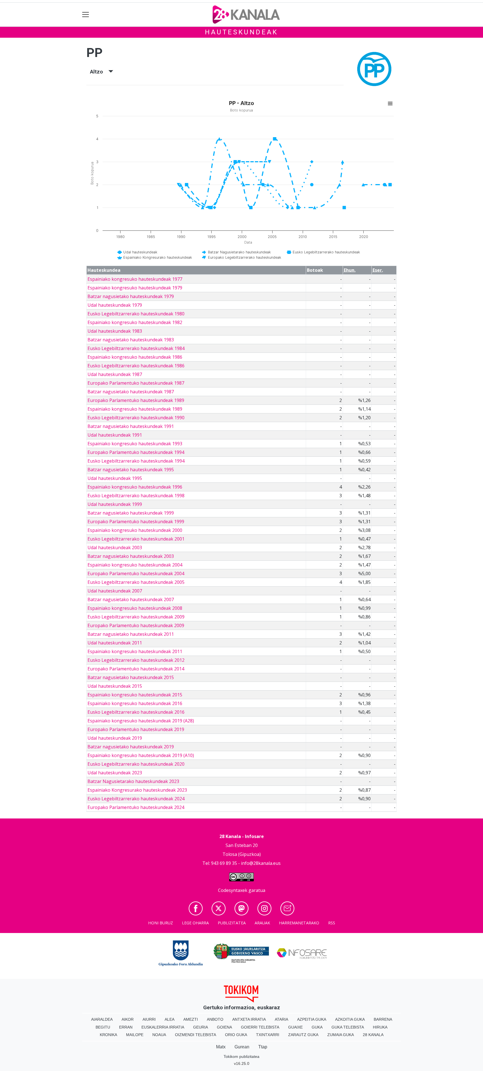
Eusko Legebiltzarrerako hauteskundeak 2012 (135, 660)
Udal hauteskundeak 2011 (114, 643)
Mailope (134, 1034)
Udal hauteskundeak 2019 (114, 738)
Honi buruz (160, 922)
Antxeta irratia (249, 1019)
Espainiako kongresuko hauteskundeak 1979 (134, 288)
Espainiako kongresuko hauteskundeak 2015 (134, 695)
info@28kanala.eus (261, 863)
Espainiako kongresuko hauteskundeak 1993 (134, 444)
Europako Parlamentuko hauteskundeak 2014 (135, 669)
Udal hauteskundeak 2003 (114, 547)
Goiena (224, 1027)
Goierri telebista (260, 1027)
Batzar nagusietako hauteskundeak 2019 (130, 747)
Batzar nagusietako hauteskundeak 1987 (130, 392)
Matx (221, 1046)
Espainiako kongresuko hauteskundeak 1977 (134, 279)
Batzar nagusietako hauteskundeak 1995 (130, 470)
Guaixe (295, 1027)
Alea (169, 1019)
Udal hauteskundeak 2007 (114, 591)
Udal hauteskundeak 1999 (114, 504)
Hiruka (380, 1027)
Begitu (103, 1027)
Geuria (200, 1027)
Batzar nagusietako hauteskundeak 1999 (130, 513)
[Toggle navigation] (86, 15)
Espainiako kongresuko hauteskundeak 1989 (134, 409)
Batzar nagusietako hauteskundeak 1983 (130, 340)
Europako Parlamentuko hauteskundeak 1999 (135, 521)
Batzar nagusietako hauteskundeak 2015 (130, 677)
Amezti (190, 1019)
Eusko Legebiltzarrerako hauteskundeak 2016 (135, 712)
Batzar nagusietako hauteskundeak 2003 (130, 556)
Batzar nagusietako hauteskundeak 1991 (130, 426)
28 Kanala (373, 1034)
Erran (125, 1027)
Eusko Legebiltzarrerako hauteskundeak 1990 (135, 418)
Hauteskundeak (241, 32)
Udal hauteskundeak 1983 (114, 331)
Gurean (242, 1046)
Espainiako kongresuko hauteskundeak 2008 (134, 608)
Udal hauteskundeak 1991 (114, 435)
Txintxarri (267, 1034)
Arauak (262, 922)
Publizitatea (232, 922)
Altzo (99, 71)
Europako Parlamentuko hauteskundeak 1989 (135, 400)
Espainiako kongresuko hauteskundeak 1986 (134, 357)
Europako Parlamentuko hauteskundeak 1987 (135, 383)
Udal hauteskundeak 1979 (114, 305)
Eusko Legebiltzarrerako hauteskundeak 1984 (135, 348)
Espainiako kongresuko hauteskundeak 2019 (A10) (140, 755)
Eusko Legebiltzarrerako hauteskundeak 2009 (135, 617)
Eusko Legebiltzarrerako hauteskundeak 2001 (135, 539)
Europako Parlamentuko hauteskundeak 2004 (135, 573)
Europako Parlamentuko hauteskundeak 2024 (135, 807)
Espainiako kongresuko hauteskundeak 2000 (134, 530)
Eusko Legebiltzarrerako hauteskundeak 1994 (135, 461)
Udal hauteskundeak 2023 (114, 773)
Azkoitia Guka (350, 1019)
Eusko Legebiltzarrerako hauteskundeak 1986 (135, 366)
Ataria (281, 1019)
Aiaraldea (102, 1019)
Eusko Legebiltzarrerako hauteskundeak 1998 (135, 495)
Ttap (262, 1046)
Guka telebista (348, 1027)
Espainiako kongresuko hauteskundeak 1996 (134, 487)
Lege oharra (195, 922)
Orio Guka (236, 1034)
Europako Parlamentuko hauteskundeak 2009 (135, 625)
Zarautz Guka (303, 1034)
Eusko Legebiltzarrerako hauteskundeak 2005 (135, 582)
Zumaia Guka (340, 1034)
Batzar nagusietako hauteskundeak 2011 (130, 634)
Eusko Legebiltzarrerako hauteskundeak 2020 (135, 764)
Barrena (383, 1019)
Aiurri (149, 1019)
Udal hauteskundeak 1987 (114, 374)
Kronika (108, 1034)
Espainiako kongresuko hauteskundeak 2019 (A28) (140, 721)
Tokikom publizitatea (241, 1056)
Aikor (128, 1019)
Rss (331, 922)
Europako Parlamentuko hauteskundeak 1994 (135, 452)
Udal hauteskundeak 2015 (114, 686)
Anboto (215, 1019)
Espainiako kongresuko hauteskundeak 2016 (134, 703)
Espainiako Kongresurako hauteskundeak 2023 (137, 790)
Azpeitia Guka (311, 1019)
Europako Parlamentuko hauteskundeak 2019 (135, 729)
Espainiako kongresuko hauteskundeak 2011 (134, 651)
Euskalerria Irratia (162, 1027)
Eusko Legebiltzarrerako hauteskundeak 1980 (135, 314)
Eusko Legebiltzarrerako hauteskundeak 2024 (135, 799)
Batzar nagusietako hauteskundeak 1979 (130, 296)
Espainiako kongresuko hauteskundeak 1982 (134, 322)
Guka (317, 1027)
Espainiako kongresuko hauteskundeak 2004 (134, 565)
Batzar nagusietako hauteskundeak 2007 (130, 599)
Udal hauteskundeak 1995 (114, 478)
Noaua (159, 1034)
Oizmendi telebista (195, 1034)
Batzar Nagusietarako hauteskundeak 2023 (133, 781)
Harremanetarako (299, 922)
